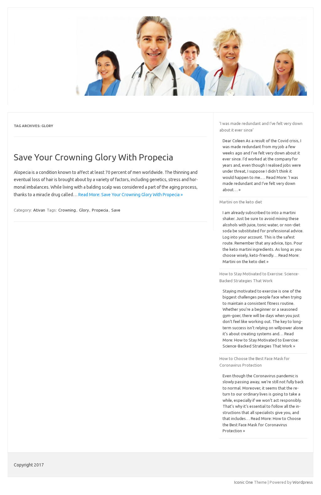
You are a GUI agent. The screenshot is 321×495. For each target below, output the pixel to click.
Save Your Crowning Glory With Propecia (93, 157)
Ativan (39, 210)
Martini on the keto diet (240, 202)
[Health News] (160, 94)
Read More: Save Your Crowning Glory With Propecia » (130, 194)
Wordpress (302, 482)
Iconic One (243, 482)
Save (115, 210)
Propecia (100, 210)
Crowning (67, 210)
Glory (84, 210)
